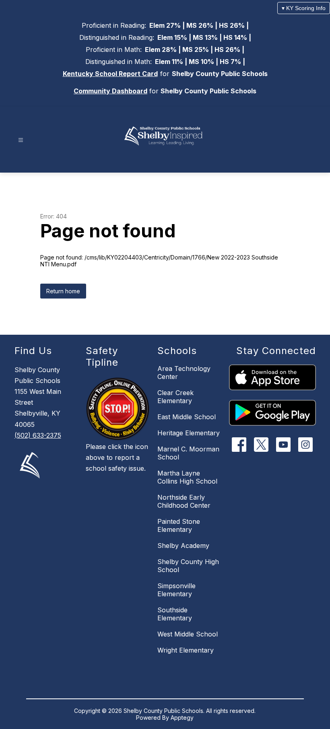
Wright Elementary (185, 650)
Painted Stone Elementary (178, 525)
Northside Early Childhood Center (183, 501)
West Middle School (187, 634)
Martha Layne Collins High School (187, 477)
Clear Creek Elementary (175, 397)
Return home (63, 291)
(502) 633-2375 (37, 435)
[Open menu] (20, 140)
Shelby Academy (183, 546)
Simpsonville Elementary (176, 590)
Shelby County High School (188, 566)
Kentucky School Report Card (110, 74)
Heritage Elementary (188, 433)
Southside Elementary (174, 614)
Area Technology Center (183, 372)
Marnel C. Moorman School (188, 453)
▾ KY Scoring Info (304, 8)
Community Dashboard (110, 91)
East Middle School (186, 417)
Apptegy (182, 717)
